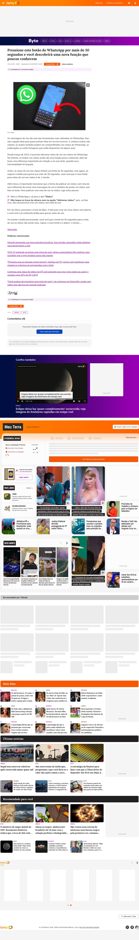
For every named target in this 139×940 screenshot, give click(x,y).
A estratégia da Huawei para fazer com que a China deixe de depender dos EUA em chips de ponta (86, 769)
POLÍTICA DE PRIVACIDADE (89, 927)
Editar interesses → (132, 437)
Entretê (48, 706)
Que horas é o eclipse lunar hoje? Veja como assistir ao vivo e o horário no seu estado (22, 847)
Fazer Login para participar (49, 332)
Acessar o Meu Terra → (33, 427)
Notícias (84, 690)
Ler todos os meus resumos (94, 459)
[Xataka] (12, 293)
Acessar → (29, 488)
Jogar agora (24, 477)
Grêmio (83, 706)
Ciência (2, 764)
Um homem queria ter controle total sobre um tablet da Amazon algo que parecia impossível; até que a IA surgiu (92, 786)
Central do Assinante (114, 3)
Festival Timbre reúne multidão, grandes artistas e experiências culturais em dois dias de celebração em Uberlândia (58, 847)
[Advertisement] (122, 786)
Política (84, 722)
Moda (48, 690)
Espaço (18, 406)
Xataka (16, 312)
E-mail (129, 3)
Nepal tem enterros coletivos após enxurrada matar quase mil (16, 768)
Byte (24, 312)
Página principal (13, 3)
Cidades (16, 781)
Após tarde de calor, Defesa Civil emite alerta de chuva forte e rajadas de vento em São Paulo (23, 786)
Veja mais (12, 229)
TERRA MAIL (99, 3)
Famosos (14, 690)
